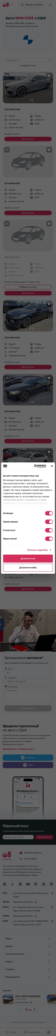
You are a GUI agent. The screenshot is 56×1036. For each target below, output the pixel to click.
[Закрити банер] (52, 466)
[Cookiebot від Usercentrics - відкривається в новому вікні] (34, 466)
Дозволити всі (28, 558)
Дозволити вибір (28, 567)
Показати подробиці (37, 550)
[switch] (49, 522)
